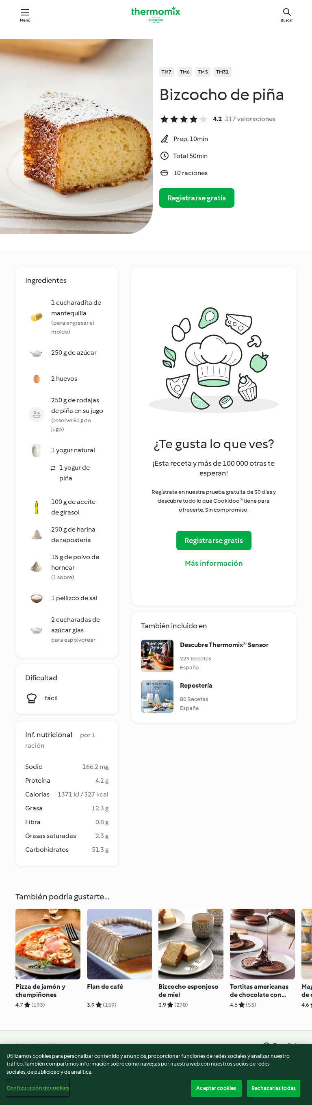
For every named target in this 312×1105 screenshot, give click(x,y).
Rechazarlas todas (273, 1088)
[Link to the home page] (156, 15)
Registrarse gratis (196, 197)
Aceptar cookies (216, 1088)
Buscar (287, 20)
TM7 (167, 72)
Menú (25, 20)
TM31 (222, 72)
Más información (214, 563)
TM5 (203, 72)
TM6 (185, 72)
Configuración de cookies (37, 1088)
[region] (156, 1074)
